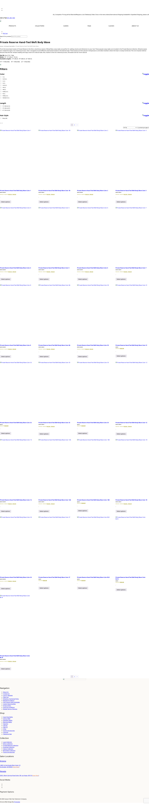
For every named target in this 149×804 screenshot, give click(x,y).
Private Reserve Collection (10, 745)
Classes (111, 26)
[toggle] (145, 74)
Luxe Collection (7, 742)
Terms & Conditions (9, 707)
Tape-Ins (5, 724)
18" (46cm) (6, 108)
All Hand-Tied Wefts (9, 46)
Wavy (4, 118)
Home (1, 46)
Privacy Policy (7, 706)
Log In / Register (8, 695)
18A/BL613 (5, 98)
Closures (5, 732)
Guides (65, 26)
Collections (39, 26)
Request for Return (8, 700)
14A (4, 87)
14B (4, 89)
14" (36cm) (6, 106)
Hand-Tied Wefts (8, 717)
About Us (135, 26)
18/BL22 (5, 95)
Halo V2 (5, 727)
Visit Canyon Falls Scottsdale (11, 702)
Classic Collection (8, 749)
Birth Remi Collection (9, 750)
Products (12, 26)
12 (3, 81)
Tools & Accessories (9, 731)
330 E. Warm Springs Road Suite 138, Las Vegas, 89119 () (19, 775)
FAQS (89, 26)
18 (3, 93)
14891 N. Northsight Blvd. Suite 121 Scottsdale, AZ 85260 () (10, 766)
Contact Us (6, 694)
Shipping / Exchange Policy (11, 699)
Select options (5, 202)
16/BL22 (5, 91)
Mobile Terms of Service (10, 709)
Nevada (3, 771)
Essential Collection (8, 747)
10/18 (4, 79)
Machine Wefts (7, 722)
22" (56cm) (6, 110)
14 (3, 83)
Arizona (3, 761)
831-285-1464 (11, 18)
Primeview (17, 802)
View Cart (6, 697)
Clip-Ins (5, 725)
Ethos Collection (8, 744)
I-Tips (4, 729)
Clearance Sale (7, 734)
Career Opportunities (9, 704)
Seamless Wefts (7, 720)
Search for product (5, 36)
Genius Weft (6, 719)
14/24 (4, 85)
